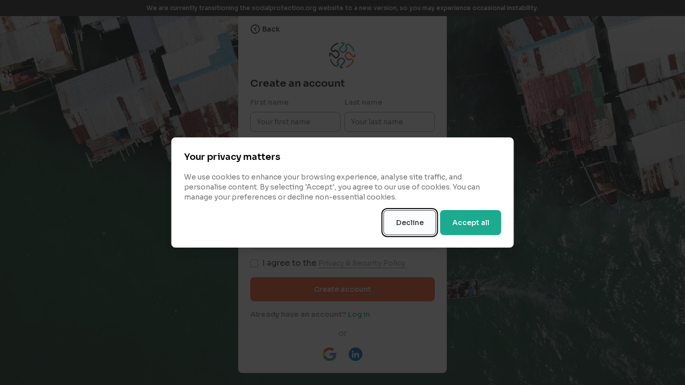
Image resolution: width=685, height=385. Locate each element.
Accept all (470, 222)
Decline (410, 222)
